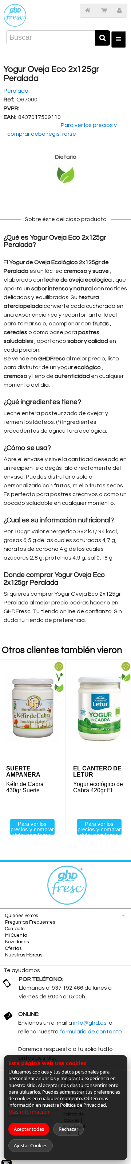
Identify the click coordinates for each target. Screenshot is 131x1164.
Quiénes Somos (21, 915)
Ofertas (13, 948)
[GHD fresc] (15, 15)
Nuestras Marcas (23, 955)
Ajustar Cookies (30, 1145)
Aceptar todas (29, 1129)
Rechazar (68, 1129)
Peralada (16, 91)
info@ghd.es (90, 1023)
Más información (28, 1111)
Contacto (14, 928)
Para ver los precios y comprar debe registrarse (32, 828)
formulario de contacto (91, 1032)
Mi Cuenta (16, 935)
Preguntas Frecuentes (30, 922)
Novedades (17, 941)
